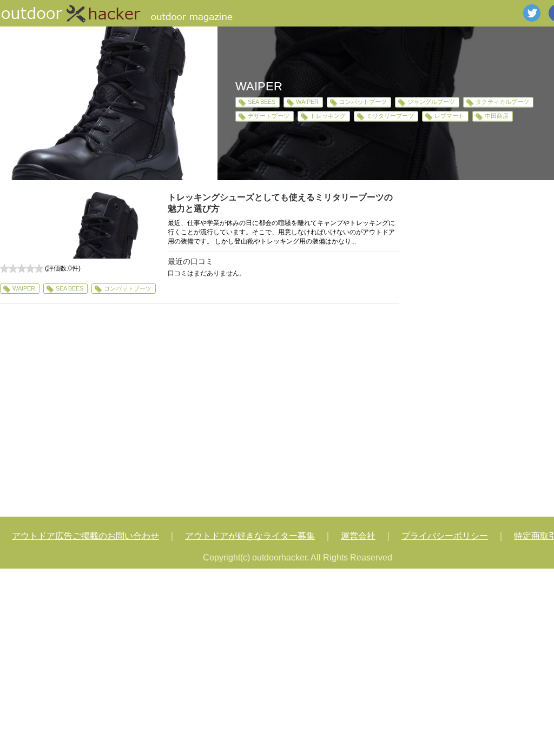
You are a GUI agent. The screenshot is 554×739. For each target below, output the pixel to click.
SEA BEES (261, 101)
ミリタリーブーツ (390, 116)
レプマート (449, 116)
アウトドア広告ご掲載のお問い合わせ (85, 535)
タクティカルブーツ (502, 101)
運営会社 (358, 535)
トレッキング (328, 116)
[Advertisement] (199, 411)
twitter (531, 13)
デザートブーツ (268, 116)
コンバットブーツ (363, 101)
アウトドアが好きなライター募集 (250, 535)
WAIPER (307, 101)
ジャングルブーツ (431, 101)
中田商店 (497, 116)
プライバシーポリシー (444, 535)
